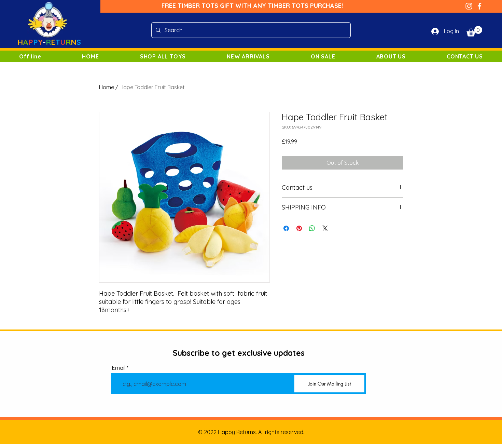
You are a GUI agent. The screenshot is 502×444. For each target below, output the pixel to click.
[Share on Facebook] (286, 228)
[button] (474, 31)
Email (118, 368)
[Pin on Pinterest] (299, 228)
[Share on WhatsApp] (312, 228)
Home (106, 87)
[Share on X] (325, 228)
